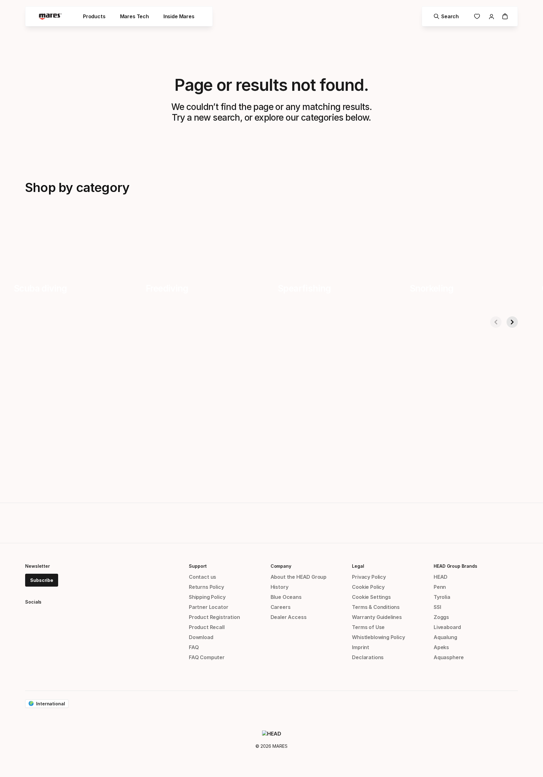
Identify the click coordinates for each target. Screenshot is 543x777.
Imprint (360, 647)
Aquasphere (449, 657)
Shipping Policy (207, 597)
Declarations (368, 657)
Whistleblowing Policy (378, 637)
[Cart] (505, 16)
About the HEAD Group (298, 577)
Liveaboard (447, 627)
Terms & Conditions (376, 607)
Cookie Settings (371, 597)
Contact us (202, 577)
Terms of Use (368, 627)
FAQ (194, 647)
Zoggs (441, 617)
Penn (440, 587)
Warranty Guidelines (377, 617)
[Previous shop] (496, 322)
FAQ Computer (207, 657)
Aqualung (445, 637)
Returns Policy (206, 587)
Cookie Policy (368, 587)
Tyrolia (442, 597)
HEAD (440, 577)
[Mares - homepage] (50, 16)
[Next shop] (512, 322)
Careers (281, 607)
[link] (477, 16)
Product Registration (214, 617)
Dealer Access (289, 617)
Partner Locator (208, 607)
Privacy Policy (369, 577)
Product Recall (207, 627)
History (279, 587)
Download (201, 637)
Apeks (441, 647)
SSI (437, 607)
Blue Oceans (286, 597)
